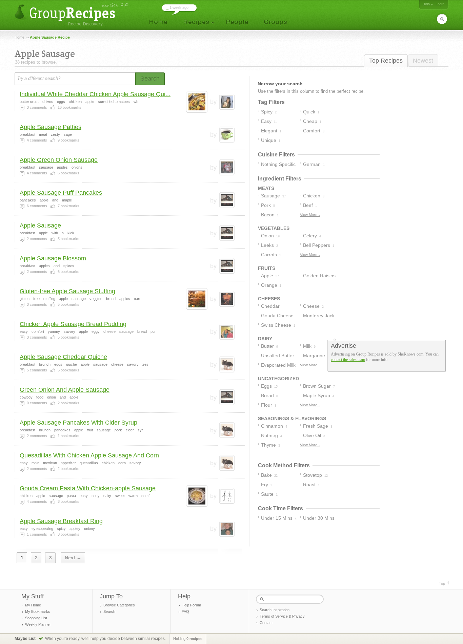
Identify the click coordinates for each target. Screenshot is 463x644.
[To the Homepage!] (72, 14)
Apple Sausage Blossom (53, 258)
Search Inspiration (274, 610)
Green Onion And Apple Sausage (64, 389)
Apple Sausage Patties (50, 127)
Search (109, 611)
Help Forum (191, 605)
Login (440, 4)
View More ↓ (310, 215)
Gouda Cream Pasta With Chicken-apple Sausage (88, 488)
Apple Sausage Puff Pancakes (61, 192)
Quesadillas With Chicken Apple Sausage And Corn (89, 455)
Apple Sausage (40, 225)
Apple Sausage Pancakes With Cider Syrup (78, 422)
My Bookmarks (37, 611)
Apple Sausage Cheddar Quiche (63, 356)
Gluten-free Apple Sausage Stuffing (67, 291)
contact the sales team (348, 359)
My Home (33, 605)
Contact (266, 623)
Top (442, 583)
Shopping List (36, 618)
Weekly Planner (38, 624)
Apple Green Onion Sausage (59, 159)
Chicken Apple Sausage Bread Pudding (73, 324)
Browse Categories (119, 605)
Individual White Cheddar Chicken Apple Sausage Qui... (95, 94)
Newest (423, 60)
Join (426, 4)
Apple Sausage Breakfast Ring (61, 521)
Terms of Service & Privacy (282, 616)
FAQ (185, 611)
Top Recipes (386, 60)
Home (19, 37)
